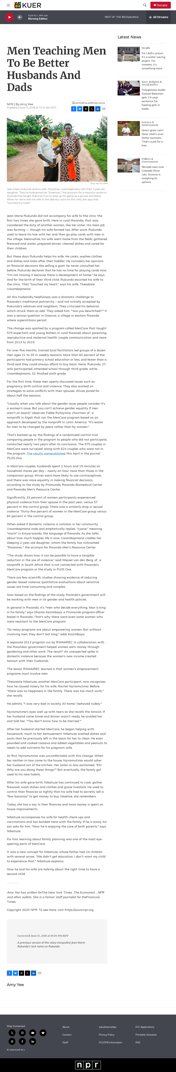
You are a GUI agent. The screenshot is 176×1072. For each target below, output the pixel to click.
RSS (138, 1042)
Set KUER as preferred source (90, 102)
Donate (162, 5)
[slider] (25, 17)
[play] (9, 17)
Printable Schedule (146, 1034)
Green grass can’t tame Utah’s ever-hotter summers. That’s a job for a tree (153, 137)
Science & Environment (150, 124)
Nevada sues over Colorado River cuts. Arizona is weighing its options (153, 174)
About (65, 1027)
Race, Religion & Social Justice (152, 83)
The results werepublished (46, 453)
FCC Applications (145, 1027)
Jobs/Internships (108, 1027)
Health (146, 48)
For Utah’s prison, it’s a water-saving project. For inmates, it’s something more (153, 60)
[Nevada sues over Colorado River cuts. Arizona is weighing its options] (129, 165)
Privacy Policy (106, 1034)
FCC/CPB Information (110, 1042)
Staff (65, 1042)
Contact (66, 1034)
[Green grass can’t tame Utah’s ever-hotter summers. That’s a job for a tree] (129, 128)
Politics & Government (150, 160)
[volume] (20, 17)
